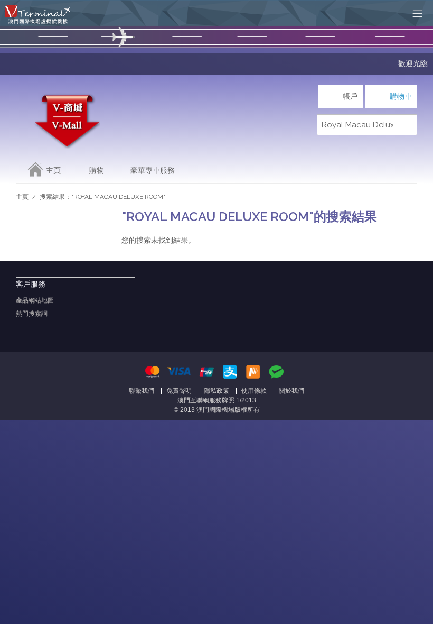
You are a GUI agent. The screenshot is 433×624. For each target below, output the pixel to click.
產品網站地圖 (35, 300)
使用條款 (254, 390)
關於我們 (291, 390)
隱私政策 (216, 390)
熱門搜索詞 (32, 313)
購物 (96, 170)
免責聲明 (179, 390)
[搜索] (406, 124)
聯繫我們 (141, 390)
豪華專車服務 (152, 170)
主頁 (53, 170)
